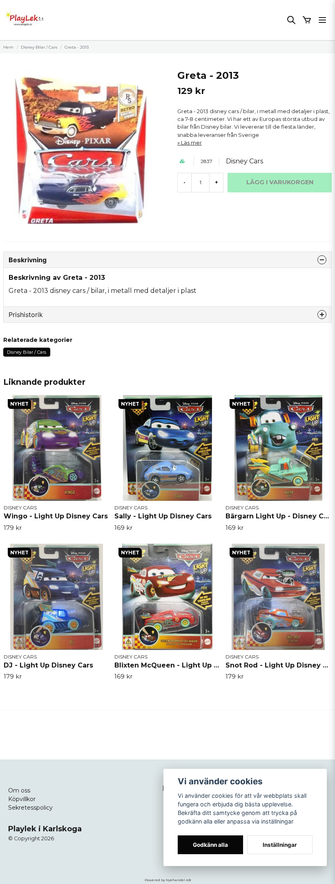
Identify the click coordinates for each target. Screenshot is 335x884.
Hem (8, 47)
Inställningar (280, 845)
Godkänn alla (210, 845)
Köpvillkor (22, 799)
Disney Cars (244, 161)
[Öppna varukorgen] (307, 20)
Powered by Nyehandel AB (168, 880)
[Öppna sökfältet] (291, 20)
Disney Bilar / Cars (39, 47)
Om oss (19, 790)
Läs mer (191, 143)
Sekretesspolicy (30, 807)
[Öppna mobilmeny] (322, 20)
